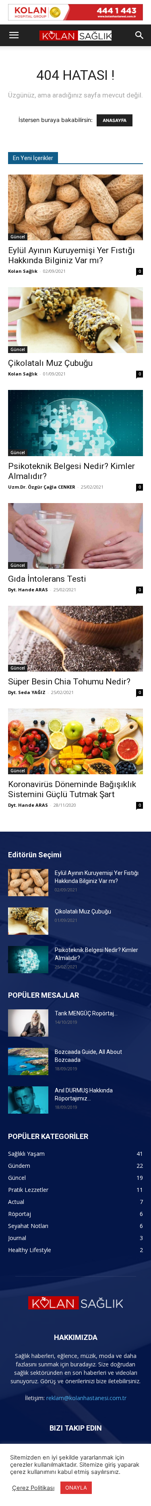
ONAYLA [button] (76, 1487)
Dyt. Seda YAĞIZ (27, 692)
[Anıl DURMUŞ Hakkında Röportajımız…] (28, 1100)
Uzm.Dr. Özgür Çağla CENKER (41, 487)
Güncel (17, 236)
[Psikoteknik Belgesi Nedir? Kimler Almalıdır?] (75, 423)
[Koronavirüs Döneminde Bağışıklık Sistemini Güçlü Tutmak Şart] (75, 741)
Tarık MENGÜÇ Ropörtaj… (86, 1013)
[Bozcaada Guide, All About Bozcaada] (28, 1062)
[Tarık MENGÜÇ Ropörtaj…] (28, 1023)
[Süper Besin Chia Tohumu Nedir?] (75, 639)
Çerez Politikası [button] (33, 1488)
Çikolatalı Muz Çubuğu (50, 363)
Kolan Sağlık (22, 271)
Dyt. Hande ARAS (28, 590)
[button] (14, 35)
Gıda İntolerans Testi (47, 579)
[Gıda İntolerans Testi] (75, 536)
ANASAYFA (114, 120)
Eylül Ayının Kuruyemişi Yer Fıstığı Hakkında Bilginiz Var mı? (71, 255)
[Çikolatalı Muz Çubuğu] (75, 320)
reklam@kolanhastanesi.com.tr (86, 1398)
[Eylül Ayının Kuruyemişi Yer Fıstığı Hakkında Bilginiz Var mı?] (75, 207)
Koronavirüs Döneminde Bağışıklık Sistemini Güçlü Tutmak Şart (72, 789)
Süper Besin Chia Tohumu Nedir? (69, 681)
